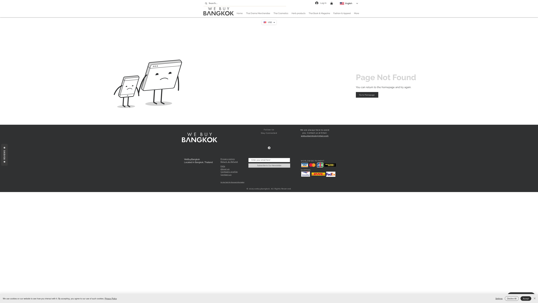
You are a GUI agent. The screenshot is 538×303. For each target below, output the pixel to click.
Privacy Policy (111, 298)
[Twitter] (269, 148)
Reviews (4, 155)
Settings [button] (499, 298)
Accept (526, 298)
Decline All (511, 298)
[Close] (534, 298)
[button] (331, 3)
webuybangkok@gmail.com (315, 136)
